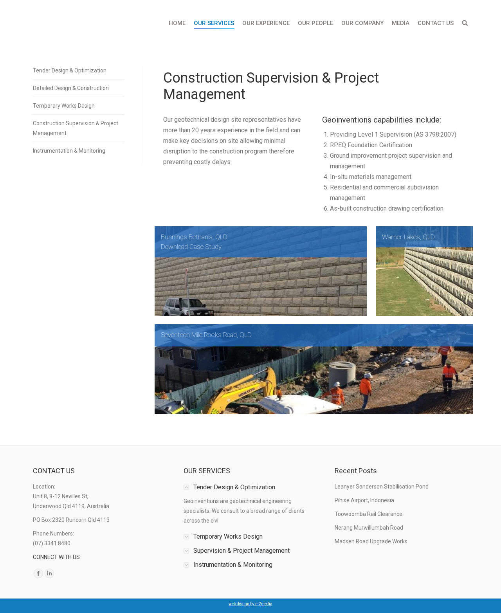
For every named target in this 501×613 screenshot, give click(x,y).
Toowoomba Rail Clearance (368, 514)
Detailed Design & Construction (71, 88)
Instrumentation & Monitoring (69, 151)
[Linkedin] (49, 573)
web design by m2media (250, 604)
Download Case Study (191, 247)
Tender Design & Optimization (69, 70)
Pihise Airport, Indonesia (364, 500)
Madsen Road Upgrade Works (371, 541)
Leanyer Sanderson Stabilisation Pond (382, 486)
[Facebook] (38, 573)
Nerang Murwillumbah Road (369, 528)
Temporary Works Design (64, 106)
